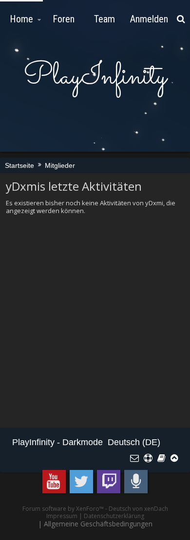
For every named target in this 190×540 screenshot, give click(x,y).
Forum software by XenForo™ (63, 508)
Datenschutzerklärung (114, 516)
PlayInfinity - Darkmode (57, 442)
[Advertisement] (95, 321)
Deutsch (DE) (134, 442)
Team (104, 19)
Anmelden (149, 19)
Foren (64, 19)
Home (21, 19)
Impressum (61, 516)
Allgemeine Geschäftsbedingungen (98, 523)
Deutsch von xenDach (138, 508)
